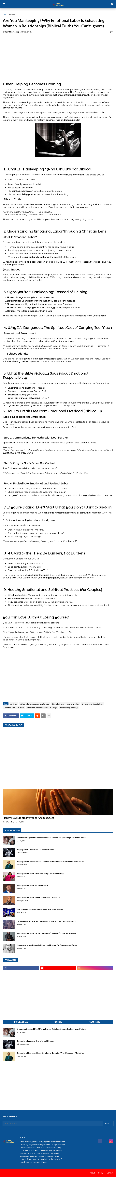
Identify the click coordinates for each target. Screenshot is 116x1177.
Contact (110, 1173)
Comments (94, 1022)
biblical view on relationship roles (65, 704)
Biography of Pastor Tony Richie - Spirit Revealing (38, 897)
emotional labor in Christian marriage (42, 708)
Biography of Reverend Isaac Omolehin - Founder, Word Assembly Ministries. (50, 861)
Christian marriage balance (92, 704)
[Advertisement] (58, 56)
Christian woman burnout (14, 708)
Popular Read (21, 1022)
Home (5, 15)
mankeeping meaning (69, 708)
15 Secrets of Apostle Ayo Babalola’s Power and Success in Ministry (46, 921)
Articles (12, 15)
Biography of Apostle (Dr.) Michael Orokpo (35, 849)
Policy (100, 1173)
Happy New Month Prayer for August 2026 (28, 817)
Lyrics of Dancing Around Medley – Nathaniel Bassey (40, 909)
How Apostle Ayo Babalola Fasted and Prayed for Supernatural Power (47, 945)
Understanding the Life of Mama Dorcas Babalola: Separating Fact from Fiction (51, 837)
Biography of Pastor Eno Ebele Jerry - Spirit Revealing (40, 873)
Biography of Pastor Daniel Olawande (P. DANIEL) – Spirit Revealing (46, 933)
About (92, 1173)
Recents (58, 1022)
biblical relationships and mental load (34, 704)
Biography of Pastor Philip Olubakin (32, 885)
